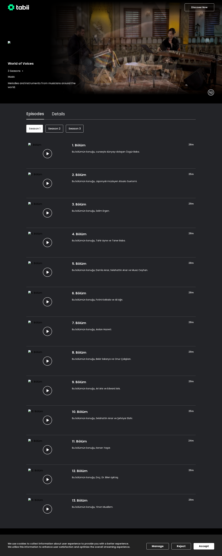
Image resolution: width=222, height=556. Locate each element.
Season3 (75, 128)
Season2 (54, 128)
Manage (157, 546)
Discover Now (199, 7)
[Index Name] (47, 154)
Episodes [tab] (35, 113)
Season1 (34, 128)
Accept (204, 546)
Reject (181, 546)
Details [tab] (58, 114)
